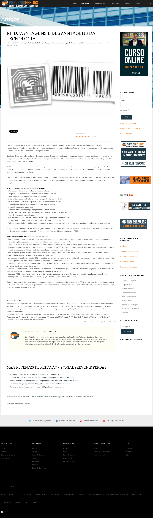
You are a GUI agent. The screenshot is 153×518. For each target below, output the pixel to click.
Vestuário (125, 313)
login (149, 3)
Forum (65, 448)
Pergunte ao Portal (69, 461)
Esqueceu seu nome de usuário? (132, 128)
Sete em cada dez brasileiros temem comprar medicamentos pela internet (37, 374)
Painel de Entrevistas (39, 468)
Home (75, 3)
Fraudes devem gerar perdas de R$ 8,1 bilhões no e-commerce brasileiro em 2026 (40, 384)
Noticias (35, 448)
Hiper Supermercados (129, 297)
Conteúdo (85, 3)
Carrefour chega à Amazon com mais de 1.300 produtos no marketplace (36, 387)
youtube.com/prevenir (91, 421)
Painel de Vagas (68, 455)
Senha (122, 100)
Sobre (127, 3)
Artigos (34, 452)
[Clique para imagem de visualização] (61, 88)
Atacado (124, 281)
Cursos (115, 3)
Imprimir (9, 46)
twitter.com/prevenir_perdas (42, 421)
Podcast (35, 465)
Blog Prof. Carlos (69, 494)
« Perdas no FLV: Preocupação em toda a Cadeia (37, 397)
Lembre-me (123, 110)
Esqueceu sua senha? (128, 123)
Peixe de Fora (36, 461)
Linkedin (128, 452)
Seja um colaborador (8, 455)
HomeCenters (126, 301)
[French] (128, 195)
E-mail (16, 46)
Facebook (129, 448)
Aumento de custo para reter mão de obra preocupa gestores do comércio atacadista (41, 377)
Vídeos (34, 458)
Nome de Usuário (127, 92)
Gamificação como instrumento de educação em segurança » (73, 397)
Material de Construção (130, 305)
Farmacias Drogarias (129, 293)
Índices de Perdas (100, 455)
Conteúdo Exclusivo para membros (116, 494)
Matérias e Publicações (102, 452)
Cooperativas (126, 285)
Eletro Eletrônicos (128, 289)
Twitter (128, 455)
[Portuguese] (121, 195)
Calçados (133, 281)
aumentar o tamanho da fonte (107, 42)
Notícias (11, 494)
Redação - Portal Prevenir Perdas (39, 43)
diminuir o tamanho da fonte (105, 42)
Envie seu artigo (137, 494)
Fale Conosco (5, 458)
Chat (64, 452)
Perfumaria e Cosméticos (130, 309)
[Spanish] (131, 195)
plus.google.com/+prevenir (115, 421)
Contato (137, 3)
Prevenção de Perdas (68, 43)
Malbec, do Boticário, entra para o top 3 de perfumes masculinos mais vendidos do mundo (43, 380)
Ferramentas (100, 3)
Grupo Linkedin (68, 458)
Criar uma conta (126, 134)
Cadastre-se (98, 448)
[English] (125, 195)
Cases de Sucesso (38, 455)
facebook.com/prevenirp (67, 421)
